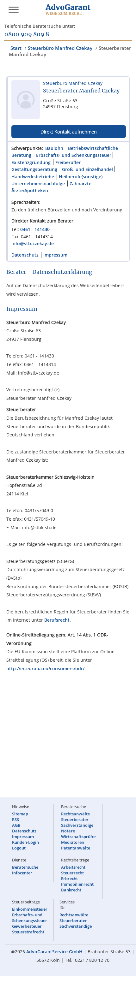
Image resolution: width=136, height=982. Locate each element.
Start (16, 48)
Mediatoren (72, 842)
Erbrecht (69, 878)
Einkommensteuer (29, 909)
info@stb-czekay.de (32, 243)
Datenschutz (25, 255)
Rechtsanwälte (75, 814)
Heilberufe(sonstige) (80, 177)
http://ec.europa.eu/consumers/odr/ (45, 668)
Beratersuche (25, 867)
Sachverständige (77, 825)
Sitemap (20, 814)
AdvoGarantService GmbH (54, 952)
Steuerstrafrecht (28, 932)
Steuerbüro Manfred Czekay (60, 48)
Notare (68, 831)
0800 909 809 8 (26, 35)
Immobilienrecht (77, 884)
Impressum (55, 255)
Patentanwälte (75, 848)
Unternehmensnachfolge (38, 183)
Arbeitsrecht (73, 867)
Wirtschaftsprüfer (78, 836)
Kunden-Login (25, 842)
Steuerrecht (72, 873)
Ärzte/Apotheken (29, 190)
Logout (19, 848)
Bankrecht (71, 890)
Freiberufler (68, 162)
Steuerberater (75, 819)
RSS (15, 819)
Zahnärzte (80, 183)
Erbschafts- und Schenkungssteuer (73, 155)
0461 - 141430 (35, 229)
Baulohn (54, 148)
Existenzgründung (31, 162)
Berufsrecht (57, 620)
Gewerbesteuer (27, 926)
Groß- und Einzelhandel (87, 169)
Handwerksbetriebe (32, 177)
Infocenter (22, 873)
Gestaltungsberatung (34, 169)
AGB (16, 825)
